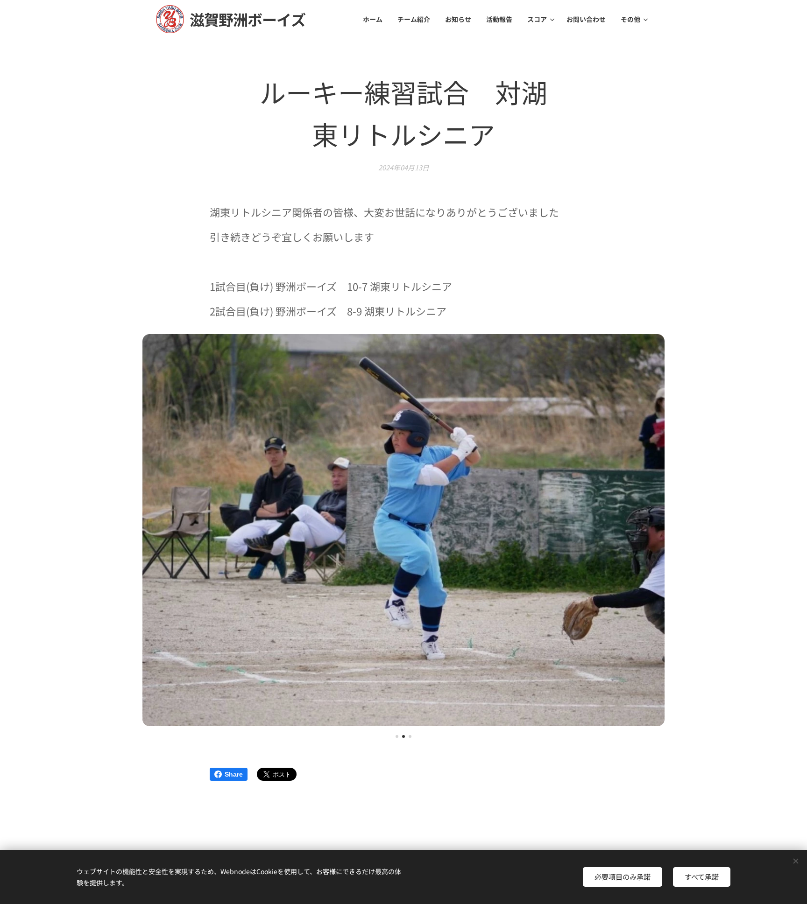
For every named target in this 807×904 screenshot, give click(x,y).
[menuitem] (375, 19)
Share (234, 774)
